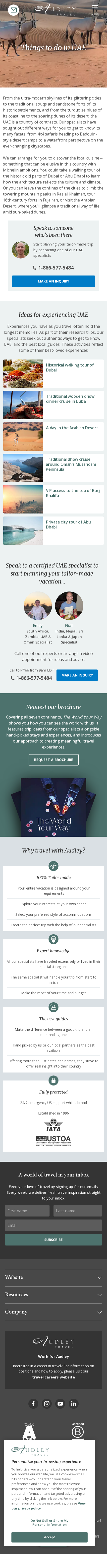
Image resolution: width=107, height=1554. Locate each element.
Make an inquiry (53, 281)
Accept (49, 1537)
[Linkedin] (74, 1404)
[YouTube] (60, 1404)
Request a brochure (53, 759)
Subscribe (53, 1239)
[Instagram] (47, 1404)
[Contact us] (13, 10)
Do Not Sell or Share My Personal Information (50, 1522)
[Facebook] (33, 1404)
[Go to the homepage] (55, 10)
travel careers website (53, 1377)
